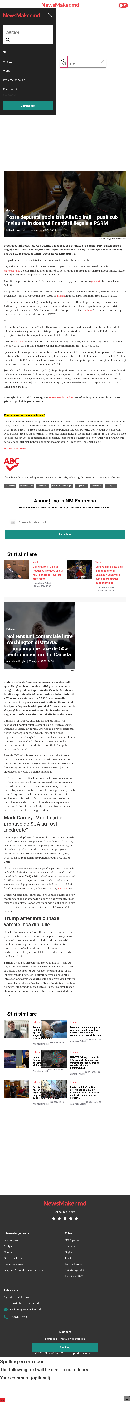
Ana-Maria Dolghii (43, 583)
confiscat (87, 310)
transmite (62, 888)
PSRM (81, 486)
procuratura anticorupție (61, 486)
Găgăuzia (70, 1252)
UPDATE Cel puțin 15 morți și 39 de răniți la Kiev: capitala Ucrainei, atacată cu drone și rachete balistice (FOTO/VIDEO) (85, 1062)
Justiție (10, 210)
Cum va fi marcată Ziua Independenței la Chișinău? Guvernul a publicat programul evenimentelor (109, 574)
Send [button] (2, 1400)
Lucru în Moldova (74, 1264)
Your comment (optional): (25, 1378)
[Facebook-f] (53, 1218)
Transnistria (71, 1246)
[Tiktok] (70, 1218)
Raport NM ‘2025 (74, 1276)
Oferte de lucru (13, 1258)
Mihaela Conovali (15, 230)
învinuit (61, 295)
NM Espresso (72, 1240)
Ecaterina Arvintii (40, 1071)
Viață (35, 562)
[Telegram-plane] (76, 1218)
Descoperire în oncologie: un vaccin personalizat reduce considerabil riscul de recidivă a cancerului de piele (85, 1031)
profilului (18, 341)
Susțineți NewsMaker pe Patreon (24, 1269)
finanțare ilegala (26, 486)
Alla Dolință (10, 486)
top (111, 486)
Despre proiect (13, 1240)
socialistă (96, 486)
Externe (10, 629)
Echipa (8, 1246)
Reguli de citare (13, 1263)
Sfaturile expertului (74, 1270)
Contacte (9, 1252)
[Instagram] (65, 1218)
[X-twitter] (59, 1218)
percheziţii (96, 281)
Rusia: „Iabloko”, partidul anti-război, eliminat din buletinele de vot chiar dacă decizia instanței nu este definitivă (84, 1092)
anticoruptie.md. (12, 270)
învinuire (42, 486)
